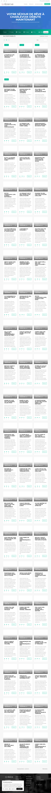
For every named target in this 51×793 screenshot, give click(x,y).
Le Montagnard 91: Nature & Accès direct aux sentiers (41, 402)
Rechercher (46, 32)
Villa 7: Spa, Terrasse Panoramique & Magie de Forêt (9, 333)
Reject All (13, 788)
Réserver (13, 72)
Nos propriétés (28, 776)
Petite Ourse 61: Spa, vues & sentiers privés (40, 436)
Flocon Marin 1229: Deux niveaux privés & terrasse (40, 711)
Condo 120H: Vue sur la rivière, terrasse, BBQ (40, 333)
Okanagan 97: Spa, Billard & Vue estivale (25, 297)
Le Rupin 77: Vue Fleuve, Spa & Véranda (9, 56)
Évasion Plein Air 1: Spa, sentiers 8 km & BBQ (25, 711)
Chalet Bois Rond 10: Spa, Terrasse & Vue (41, 677)
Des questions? (28, 783)
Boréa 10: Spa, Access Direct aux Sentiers (24, 401)
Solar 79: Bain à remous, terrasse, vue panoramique (25, 746)
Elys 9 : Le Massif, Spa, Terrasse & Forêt (9, 159)
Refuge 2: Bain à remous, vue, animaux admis (9, 367)
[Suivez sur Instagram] (4, 1)
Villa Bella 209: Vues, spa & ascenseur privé (40, 90)
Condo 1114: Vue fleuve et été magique (9, 608)
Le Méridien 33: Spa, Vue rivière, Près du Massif (40, 56)
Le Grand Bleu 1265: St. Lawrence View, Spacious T (25, 436)
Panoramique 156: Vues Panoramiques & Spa (25, 643)
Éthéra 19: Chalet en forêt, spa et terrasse (40, 367)
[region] (13, 786)
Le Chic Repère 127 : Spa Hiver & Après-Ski (41, 504)
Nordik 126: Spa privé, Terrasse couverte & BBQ (25, 367)
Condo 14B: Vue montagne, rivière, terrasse (25, 608)
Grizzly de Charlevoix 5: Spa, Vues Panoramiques (10, 125)
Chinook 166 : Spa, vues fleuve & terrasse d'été (25, 470)
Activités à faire (28, 780)
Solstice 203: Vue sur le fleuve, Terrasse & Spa (40, 230)
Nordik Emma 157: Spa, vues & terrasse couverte (25, 91)
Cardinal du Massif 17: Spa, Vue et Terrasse (41, 643)
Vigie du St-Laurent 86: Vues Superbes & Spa (25, 677)
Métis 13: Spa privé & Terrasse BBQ (25, 573)
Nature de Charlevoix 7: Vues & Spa (8, 470)
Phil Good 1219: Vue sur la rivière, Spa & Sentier (39, 609)
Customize (6, 788)
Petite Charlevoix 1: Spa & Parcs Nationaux (9, 195)
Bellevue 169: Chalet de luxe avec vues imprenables (9, 505)
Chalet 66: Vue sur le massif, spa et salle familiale (10, 677)
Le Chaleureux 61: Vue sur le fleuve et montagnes (10, 230)
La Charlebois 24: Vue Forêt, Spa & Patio (10, 297)
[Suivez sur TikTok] (6, 1)
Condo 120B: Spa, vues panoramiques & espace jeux (40, 746)
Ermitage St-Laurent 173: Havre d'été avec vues (40, 574)
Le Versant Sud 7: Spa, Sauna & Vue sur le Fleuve (25, 194)
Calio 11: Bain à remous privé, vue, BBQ (9, 643)
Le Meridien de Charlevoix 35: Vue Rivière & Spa (25, 56)
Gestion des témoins (40, 779)
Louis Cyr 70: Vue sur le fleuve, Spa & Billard (41, 470)
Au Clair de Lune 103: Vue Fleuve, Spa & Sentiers (9, 711)
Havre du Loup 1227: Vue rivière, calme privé (9, 401)
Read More (19, 786)
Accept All (19, 788)
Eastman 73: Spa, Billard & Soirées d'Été (10, 90)
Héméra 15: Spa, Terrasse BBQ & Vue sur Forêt (25, 263)
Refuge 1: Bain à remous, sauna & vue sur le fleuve (41, 539)
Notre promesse (29, 781)
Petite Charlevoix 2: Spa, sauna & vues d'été (41, 298)
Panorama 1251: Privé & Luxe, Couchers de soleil (40, 159)
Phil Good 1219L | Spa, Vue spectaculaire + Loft (40, 263)
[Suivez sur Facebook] (2, 1)
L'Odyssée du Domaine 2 (24, 229)
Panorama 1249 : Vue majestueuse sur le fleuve (9, 574)
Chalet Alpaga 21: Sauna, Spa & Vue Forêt (25, 333)
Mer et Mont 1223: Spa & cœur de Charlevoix (10, 263)
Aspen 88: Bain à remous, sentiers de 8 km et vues (40, 125)
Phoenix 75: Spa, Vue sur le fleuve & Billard (41, 194)
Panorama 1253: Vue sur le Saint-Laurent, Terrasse (9, 436)
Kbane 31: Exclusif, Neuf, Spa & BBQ (9, 745)
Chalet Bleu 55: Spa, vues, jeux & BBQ (25, 159)
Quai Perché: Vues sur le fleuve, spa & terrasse (10, 539)
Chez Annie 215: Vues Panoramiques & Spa (25, 539)
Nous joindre (28, 785)
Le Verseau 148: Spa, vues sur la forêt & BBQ (25, 125)
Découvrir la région (29, 778)
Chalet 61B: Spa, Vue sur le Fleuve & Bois (25, 504)
